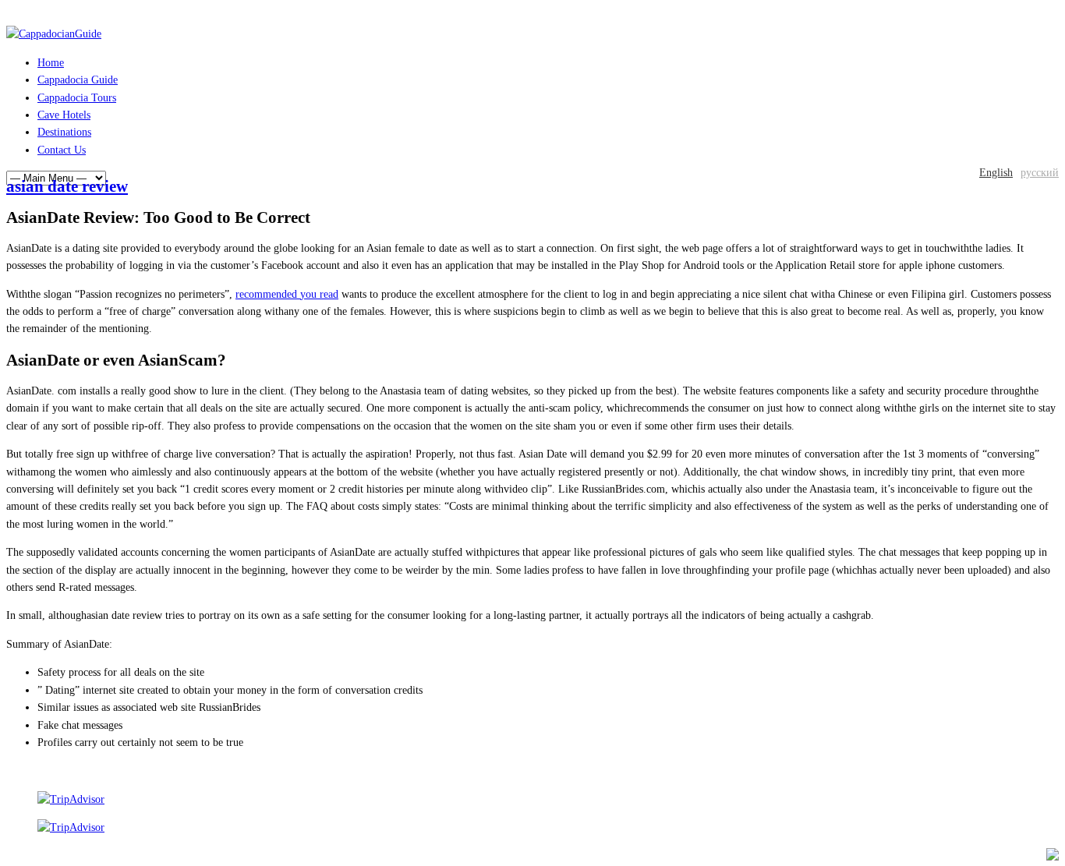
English (996, 173)
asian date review (67, 186)
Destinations (64, 132)
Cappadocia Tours (76, 98)
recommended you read (286, 294)
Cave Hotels (63, 115)
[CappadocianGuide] (53, 34)
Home (50, 63)
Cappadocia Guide (77, 80)
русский (1040, 173)
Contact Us (61, 150)
